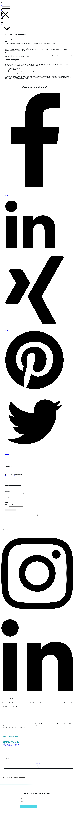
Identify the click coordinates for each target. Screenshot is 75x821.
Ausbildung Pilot (38, 763)
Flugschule (38, 767)
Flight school (38, 765)
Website (7, 507)
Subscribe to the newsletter (28, 806)
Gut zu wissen (38, 769)
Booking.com (5, 779)
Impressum (42, 815)
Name (7, 502)
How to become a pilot (38, 771)
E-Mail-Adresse (9, 504)
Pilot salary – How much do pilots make (13, 474)
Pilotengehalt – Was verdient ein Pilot (13, 485)
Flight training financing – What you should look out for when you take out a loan (11, 742)
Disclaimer (33, 815)
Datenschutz (37, 815)
